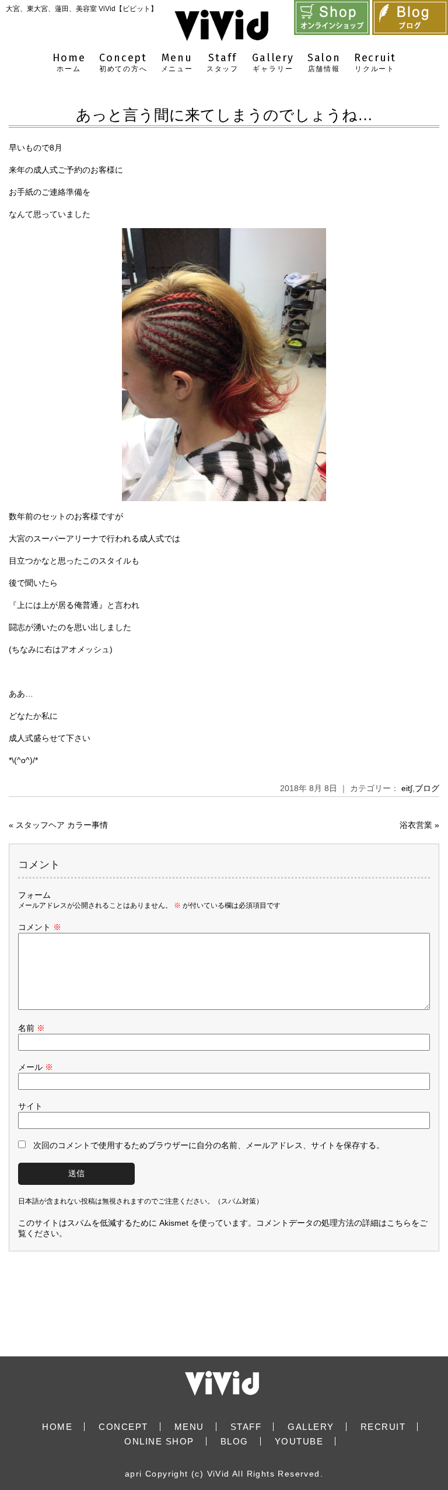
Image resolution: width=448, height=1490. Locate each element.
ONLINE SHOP (159, 1441)
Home (69, 62)
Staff (222, 62)
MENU (189, 1427)
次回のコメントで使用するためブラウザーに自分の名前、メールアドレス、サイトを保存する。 (208, 1145)
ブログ (427, 788)
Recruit (375, 62)
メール (35, 1067)
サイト (30, 1106)
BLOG (234, 1441)
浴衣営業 (416, 825)
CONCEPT (123, 1427)
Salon (324, 62)
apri (133, 1473)
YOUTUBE (299, 1441)
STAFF (246, 1427)
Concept (123, 62)
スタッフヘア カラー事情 (62, 825)
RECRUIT (383, 1427)
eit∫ (406, 788)
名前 (31, 1028)
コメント (39, 927)
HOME (57, 1427)
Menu (177, 62)
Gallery (273, 62)
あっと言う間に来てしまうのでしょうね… (224, 115)
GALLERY (311, 1427)
